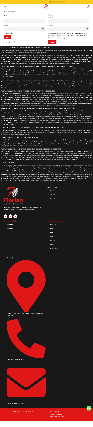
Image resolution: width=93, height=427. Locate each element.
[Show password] (43, 29)
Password (8, 25)
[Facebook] (5, 216)
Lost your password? (9, 42)
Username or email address (12, 17)
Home (5, 11)
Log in (7, 37)
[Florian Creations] (46, 6)
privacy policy (61, 38)
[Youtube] (15, 216)
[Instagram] (10, 216)
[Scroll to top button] (90, 419)
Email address (54, 17)
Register (52, 42)
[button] (87, 6)
